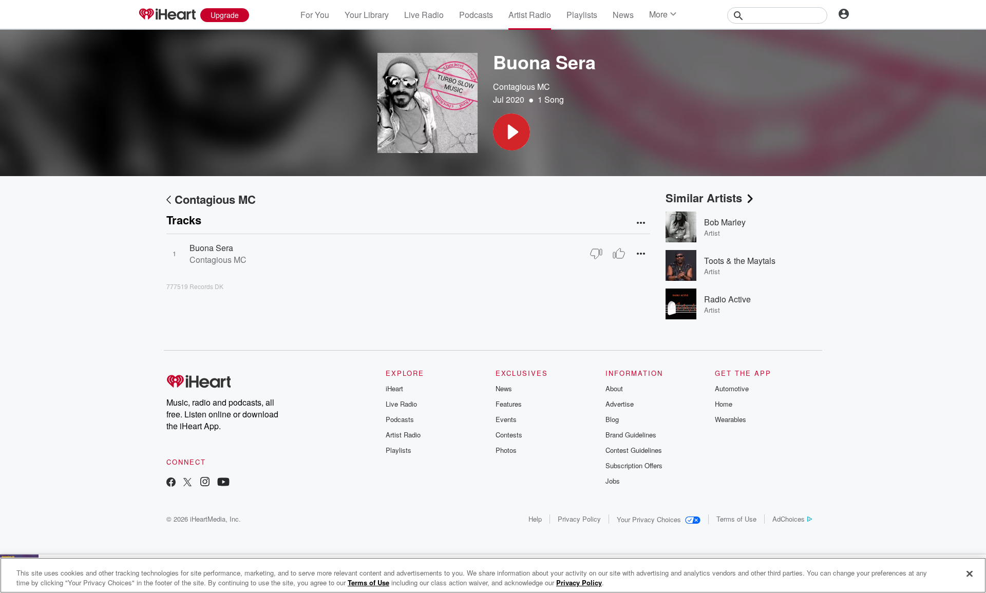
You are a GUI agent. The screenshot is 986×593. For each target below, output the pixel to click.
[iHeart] (167, 15)
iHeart (394, 388)
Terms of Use (736, 519)
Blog (612, 419)
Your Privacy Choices (649, 519)
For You (314, 15)
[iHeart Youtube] (223, 483)
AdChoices (788, 519)
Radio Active (727, 299)
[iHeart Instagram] (205, 483)
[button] (511, 131)
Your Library (367, 15)
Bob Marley (725, 222)
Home (723, 404)
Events (506, 419)
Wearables (730, 419)
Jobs (612, 481)
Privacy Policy (579, 519)
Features (509, 404)
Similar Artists (704, 197)
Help (535, 519)
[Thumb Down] (596, 253)
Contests (509, 434)
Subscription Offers (633, 465)
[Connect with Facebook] (171, 483)
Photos (506, 450)
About (614, 388)
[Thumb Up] (619, 253)
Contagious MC (521, 86)
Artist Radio (529, 15)
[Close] (969, 574)
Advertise (619, 404)
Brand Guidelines (630, 434)
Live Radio (424, 15)
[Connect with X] (187, 483)
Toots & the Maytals (739, 260)
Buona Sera (211, 248)
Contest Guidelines (633, 450)
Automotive (732, 388)
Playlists (581, 15)
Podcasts (476, 15)
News (623, 15)
